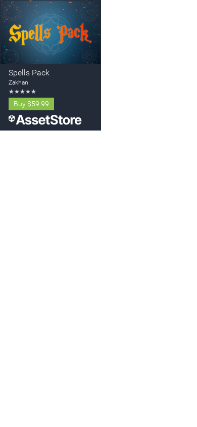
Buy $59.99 (31, 104)
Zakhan (18, 82)
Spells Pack (29, 72)
